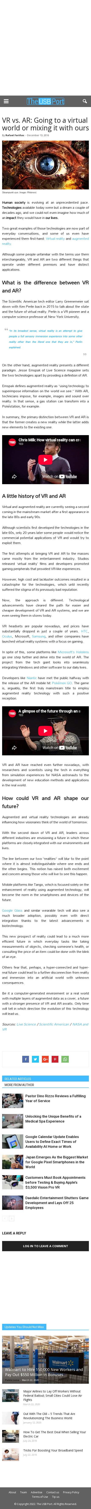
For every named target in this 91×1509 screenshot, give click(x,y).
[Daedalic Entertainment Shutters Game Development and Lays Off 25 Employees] (12, 1203)
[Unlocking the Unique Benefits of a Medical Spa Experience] (12, 1121)
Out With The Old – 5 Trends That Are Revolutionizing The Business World (49, 1416)
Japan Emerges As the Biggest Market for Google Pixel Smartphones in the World (56, 1162)
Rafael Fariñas (15, 135)
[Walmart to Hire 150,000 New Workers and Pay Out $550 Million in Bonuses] (45, 1360)
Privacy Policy (71, 1492)
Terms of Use (40, 1497)
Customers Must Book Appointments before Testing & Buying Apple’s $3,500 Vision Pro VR (55, 1182)
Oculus (7, 636)
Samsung (39, 636)
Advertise (36, 1492)
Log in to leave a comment (45, 1246)
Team (23, 1492)
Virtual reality (55, 238)
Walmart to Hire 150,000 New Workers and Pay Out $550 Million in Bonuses (44, 1372)
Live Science (26, 1024)
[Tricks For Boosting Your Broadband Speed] (10, 1454)
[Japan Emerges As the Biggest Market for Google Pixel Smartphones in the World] (12, 1162)
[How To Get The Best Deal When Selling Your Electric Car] (10, 1436)
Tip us (55, 1497)
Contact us (52, 1492)
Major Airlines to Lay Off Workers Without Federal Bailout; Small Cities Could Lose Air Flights (52, 1395)
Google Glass (12, 910)
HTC (84, 631)
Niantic (32, 677)
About (12, 1492)
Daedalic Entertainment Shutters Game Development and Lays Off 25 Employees (57, 1203)
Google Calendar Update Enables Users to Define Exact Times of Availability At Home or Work (52, 1142)
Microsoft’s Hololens (73, 651)
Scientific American (54, 1024)
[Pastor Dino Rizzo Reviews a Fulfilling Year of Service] (12, 1101)
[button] (85, 101)
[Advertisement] (45, 47)
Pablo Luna (12, 1380)
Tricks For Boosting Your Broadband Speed (53, 1450)
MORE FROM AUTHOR (19, 1085)
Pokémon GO (62, 682)
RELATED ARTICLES (18, 1079)
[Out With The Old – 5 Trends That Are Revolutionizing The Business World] (10, 1418)
